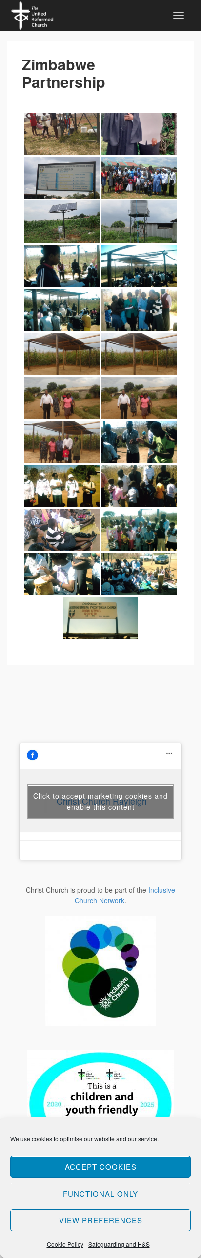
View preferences (100, 1220)
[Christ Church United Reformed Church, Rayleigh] (32, 14)
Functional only (100, 1193)
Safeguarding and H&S (119, 1244)
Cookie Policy (65, 1244)
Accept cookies (101, 1166)
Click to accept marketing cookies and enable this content (100, 801)
